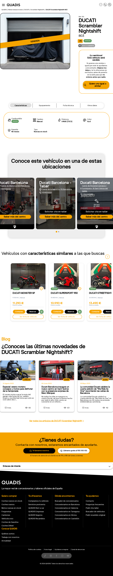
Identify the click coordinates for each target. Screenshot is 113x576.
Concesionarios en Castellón (67, 519)
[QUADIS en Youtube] (68, 555)
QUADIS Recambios (36, 519)
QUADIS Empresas (36, 512)
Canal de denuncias (78, 549)
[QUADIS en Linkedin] (51, 555)
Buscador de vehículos (95, 512)
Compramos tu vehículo (38, 501)
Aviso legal (48, 549)
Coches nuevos (8, 504)
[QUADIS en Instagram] (62, 555)
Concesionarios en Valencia (66, 508)
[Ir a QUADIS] (52, 5)
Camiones (6, 515)
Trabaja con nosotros (10, 537)
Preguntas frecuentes (95, 504)
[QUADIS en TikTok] (45, 555)
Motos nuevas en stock (11, 508)
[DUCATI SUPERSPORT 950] (66, 276)
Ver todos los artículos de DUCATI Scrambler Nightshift (55, 421)
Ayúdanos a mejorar (61, 549)
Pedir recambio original (95, 515)
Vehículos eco (7, 519)
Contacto (90, 501)
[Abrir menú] (3, 5)
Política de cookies (34, 549)
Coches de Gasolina (10, 522)
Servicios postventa (36, 504)
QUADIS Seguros (35, 515)
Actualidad (6, 541)
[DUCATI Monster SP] (28, 276)
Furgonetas (6, 512)
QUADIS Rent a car (36, 508)
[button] (56, 231)
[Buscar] (109, 5)
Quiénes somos (8, 534)
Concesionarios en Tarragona (67, 512)
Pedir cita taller (92, 508)
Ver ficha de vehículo (28, 317)
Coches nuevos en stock (12, 501)
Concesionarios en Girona (66, 515)
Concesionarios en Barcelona (67, 504)
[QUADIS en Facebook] (56, 555)
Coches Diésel (8, 526)
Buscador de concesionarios (67, 501)
